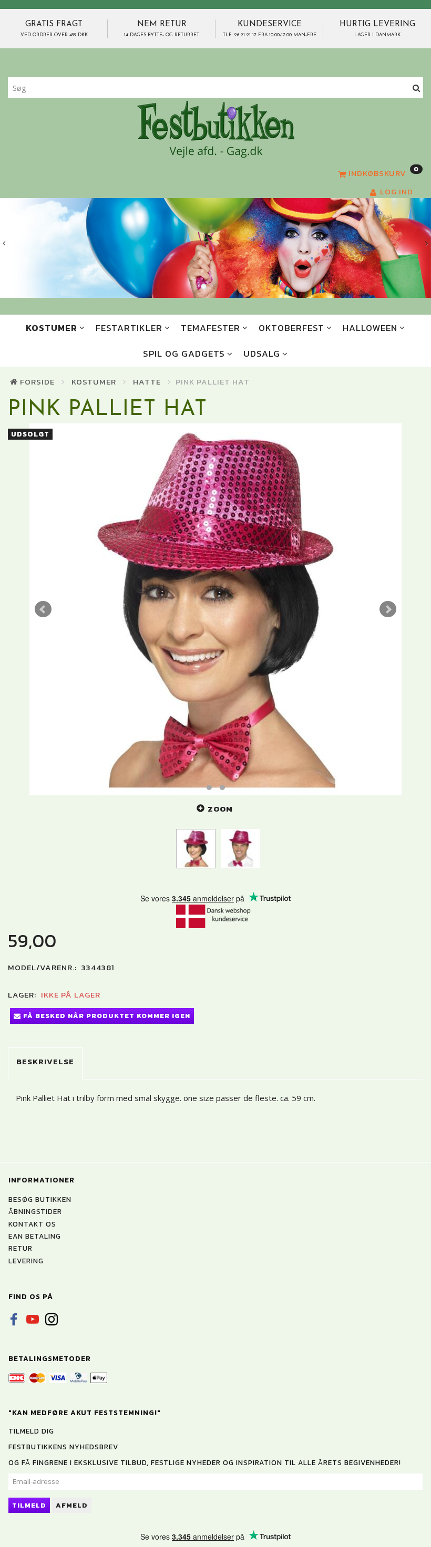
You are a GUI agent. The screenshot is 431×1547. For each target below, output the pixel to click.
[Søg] (416, 88)
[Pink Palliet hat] (215, 609)
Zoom (220, 809)
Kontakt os (32, 1224)
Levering (26, 1260)
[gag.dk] (215, 129)
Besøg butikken (39, 1199)
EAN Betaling (34, 1236)
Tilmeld (29, 1505)
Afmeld (72, 1505)
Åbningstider (35, 1211)
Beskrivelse (45, 1061)
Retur (20, 1248)
